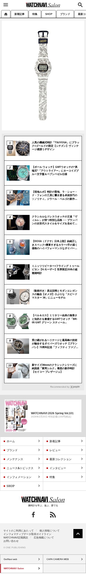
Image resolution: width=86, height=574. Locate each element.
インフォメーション (19, 477)
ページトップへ (78, 533)
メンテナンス (15, 459)
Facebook (33, 515)
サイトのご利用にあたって (18, 530)
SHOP (48, 14)
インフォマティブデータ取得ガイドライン (27, 534)
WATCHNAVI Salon (43, 5)
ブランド (65, 14)
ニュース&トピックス (20, 468)
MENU (5, 4)
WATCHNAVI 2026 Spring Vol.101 (52, 413)
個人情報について (49, 530)
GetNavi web (43, 499)
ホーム (5, 14)
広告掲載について (44, 537)
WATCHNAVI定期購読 (15, 537)
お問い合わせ (11, 541)
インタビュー (58, 468)
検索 (80, 5)
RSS (53, 515)
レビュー (55, 450)
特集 (34, 14)
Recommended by (59, 386)
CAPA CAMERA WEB (58, 559)
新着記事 (19, 14)
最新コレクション (61, 459)
